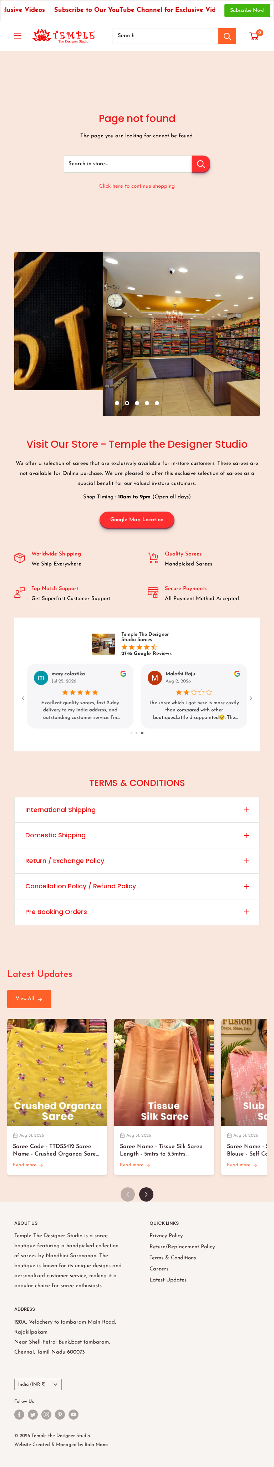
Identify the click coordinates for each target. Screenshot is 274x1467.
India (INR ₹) (32, 1384)
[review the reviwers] (123, 675)
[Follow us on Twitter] (33, 1415)
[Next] (146, 1194)
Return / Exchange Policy (64, 860)
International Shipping (60, 809)
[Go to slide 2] (138, 733)
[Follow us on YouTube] (73, 1415)
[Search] (227, 36)
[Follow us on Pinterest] (60, 1415)
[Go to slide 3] (142, 733)
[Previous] (128, 1194)
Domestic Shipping (55, 835)
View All (25, 998)
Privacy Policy (166, 1236)
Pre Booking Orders (56, 911)
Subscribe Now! (247, 10)
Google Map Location (137, 520)
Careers (158, 1269)
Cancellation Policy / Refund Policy (80, 886)
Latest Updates (168, 1280)
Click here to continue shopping (137, 186)
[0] (253, 36)
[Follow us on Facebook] (19, 1415)
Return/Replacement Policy (182, 1247)
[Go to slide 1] (132, 733)
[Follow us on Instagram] (46, 1415)
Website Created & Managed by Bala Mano (61, 1444)
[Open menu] (17, 36)
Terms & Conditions (172, 1258)
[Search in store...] (201, 164)
